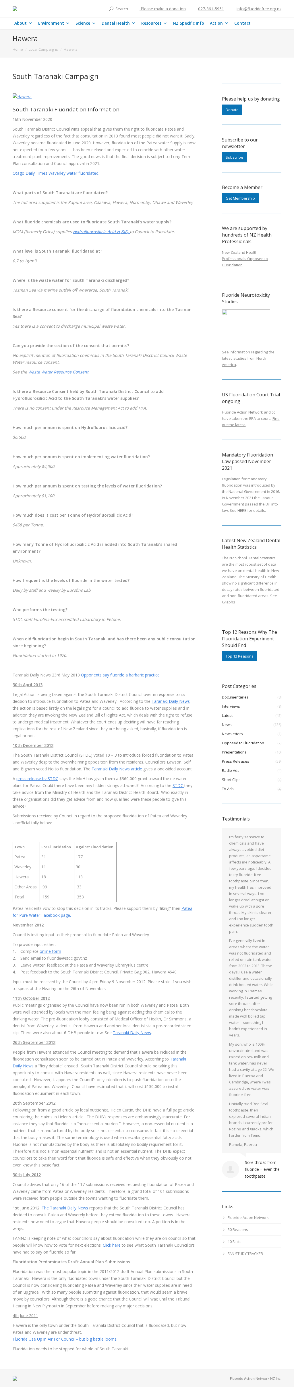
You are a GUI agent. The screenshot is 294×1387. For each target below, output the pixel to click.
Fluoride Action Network (248, 1217)
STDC (178, 785)
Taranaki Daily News (171, 701)
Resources (151, 23)
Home (18, 49)
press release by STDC (37, 778)
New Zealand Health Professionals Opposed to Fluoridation (245, 258)
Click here (112, 1245)
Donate (232, 109)
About (20, 23)
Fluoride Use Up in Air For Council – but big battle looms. (65, 1339)
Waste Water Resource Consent (58, 372)
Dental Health (116, 23)
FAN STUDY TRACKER (245, 1253)
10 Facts (234, 1241)
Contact (242, 23)
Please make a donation (163, 8)
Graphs (228, 602)
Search (121, 8)
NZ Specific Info (188, 23)
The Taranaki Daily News (65, 1208)
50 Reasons (238, 1229)
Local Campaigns (43, 49)
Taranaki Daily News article (117, 769)
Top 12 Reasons (240, 656)
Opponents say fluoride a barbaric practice (120, 675)
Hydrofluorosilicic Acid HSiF (101, 231)
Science (83, 23)
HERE (241, 510)
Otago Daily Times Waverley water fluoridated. (56, 173)
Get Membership (240, 198)
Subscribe (234, 157)
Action (216, 23)
